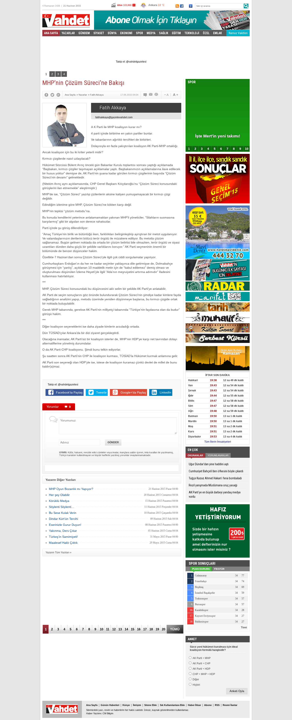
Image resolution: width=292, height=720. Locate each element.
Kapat (235, 33)
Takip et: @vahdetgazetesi (131, 61)
